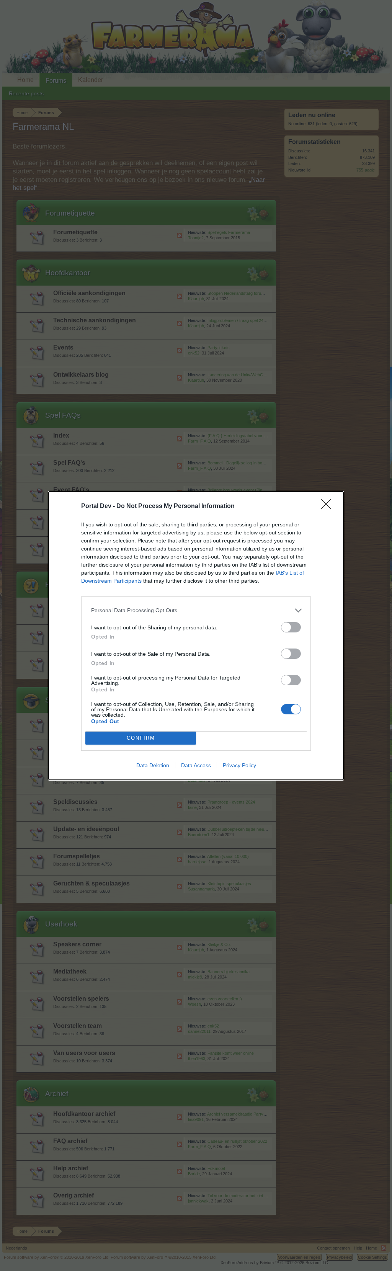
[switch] (291, 627)
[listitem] (196, 610)
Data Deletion (152, 765)
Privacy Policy (239, 765)
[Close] (328, 506)
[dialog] (196, 636)
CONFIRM (141, 738)
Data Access (196, 765)
